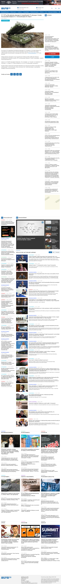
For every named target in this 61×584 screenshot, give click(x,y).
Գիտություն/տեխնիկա (47, 476)
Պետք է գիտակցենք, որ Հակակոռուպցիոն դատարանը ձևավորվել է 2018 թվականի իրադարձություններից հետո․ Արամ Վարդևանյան (43, 386)
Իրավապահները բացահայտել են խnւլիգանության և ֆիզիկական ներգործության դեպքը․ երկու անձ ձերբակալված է (51, 191)
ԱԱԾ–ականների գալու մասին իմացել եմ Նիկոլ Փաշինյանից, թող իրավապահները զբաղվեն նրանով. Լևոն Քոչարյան (41, 412)
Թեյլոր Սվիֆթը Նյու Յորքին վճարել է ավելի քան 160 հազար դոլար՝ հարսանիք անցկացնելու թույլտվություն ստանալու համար (50, 559)
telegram (17, 74)
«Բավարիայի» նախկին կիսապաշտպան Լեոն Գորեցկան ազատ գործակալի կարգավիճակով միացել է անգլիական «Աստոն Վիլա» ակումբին (52, 48)
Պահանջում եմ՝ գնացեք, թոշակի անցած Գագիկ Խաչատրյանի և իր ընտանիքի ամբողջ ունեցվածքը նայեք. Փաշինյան (44, 335)
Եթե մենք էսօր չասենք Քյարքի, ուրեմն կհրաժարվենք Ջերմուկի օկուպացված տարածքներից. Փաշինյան (44, 283)
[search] (51, 8)
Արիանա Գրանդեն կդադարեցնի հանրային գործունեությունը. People (49, 548)
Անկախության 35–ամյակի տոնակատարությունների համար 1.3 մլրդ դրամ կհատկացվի (7, 363)
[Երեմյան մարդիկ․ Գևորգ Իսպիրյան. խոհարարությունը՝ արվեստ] (30, 228)
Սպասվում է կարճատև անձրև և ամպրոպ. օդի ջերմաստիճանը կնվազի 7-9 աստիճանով (7, 265)
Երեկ (53, 252)
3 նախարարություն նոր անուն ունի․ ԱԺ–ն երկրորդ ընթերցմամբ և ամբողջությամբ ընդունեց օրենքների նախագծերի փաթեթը (52, 79)
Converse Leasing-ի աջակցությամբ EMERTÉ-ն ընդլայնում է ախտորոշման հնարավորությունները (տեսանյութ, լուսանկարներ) (30, 463)
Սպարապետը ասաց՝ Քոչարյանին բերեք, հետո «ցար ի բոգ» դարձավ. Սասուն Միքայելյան (44, 274)
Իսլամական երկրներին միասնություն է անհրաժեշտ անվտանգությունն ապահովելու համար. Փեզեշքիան (7, 289)
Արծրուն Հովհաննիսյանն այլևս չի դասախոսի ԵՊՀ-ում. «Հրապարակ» (30, 506)
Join (53, 56)
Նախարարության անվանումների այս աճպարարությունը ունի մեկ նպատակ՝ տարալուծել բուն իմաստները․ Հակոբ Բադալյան (51, 115)
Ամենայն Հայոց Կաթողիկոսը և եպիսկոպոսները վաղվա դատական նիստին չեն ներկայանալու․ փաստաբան (7, 384)
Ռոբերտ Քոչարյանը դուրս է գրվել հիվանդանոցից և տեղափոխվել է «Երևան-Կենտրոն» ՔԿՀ (8, 295)
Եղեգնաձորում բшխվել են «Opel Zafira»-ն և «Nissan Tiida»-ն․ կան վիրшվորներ (51, 71)
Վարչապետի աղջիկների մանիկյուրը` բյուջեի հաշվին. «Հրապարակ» (42, 403)
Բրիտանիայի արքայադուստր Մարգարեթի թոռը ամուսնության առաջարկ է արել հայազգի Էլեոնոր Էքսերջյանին (50, 553)
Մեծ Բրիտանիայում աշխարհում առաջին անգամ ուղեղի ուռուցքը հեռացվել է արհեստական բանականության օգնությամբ (50, 495)
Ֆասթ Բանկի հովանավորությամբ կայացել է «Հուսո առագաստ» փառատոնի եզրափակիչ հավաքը (30, 562)
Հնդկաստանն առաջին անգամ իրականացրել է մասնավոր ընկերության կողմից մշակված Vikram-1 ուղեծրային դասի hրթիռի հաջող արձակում (50, 510)
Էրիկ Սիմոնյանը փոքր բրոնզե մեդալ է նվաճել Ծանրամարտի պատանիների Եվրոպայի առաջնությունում (52, 144)
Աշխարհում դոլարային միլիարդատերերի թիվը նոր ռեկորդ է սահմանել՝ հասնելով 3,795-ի (52, 99)
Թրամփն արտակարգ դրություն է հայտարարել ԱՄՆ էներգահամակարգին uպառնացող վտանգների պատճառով (8, 370)
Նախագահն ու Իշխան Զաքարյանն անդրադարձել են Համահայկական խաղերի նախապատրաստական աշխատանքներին (51, 183)
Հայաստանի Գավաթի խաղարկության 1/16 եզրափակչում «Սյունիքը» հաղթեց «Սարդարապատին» (52, 93)
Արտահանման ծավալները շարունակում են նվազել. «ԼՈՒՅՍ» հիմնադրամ (8, 259)
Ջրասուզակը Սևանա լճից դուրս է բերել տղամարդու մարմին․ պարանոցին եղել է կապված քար (44, 309)
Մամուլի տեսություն (33, 401)
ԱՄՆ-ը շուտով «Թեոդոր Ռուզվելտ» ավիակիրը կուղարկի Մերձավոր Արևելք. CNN (7, 327)
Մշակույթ (24, 522)
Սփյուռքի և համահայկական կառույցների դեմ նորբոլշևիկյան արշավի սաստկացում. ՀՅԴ (7, 335)
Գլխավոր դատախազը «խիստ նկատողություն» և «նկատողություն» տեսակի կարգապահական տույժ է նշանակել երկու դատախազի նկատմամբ (43, 291)
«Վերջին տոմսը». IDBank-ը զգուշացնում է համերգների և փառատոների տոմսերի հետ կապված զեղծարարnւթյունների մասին (30, 541)
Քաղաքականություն (5, 238)
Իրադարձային (5, 20)
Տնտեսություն (4, 257)
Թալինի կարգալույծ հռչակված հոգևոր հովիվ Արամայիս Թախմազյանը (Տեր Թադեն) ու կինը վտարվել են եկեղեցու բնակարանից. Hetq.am (44, 378)
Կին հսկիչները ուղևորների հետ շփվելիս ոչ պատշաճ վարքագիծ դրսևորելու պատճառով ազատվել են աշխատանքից (7, 313)
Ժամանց (43, 522)
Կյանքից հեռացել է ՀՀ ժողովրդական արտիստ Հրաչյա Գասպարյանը (42, 265)
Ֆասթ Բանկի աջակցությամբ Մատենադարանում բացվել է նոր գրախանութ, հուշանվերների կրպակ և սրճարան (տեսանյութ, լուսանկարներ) (30, 549)
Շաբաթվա (57, 252)
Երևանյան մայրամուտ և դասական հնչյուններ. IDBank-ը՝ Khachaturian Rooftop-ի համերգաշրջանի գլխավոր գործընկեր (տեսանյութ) (30, 556)
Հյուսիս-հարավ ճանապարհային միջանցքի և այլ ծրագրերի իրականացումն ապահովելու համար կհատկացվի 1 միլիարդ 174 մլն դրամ (30, 470)
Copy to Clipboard (20, 74)
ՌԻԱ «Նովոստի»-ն (32, 53)
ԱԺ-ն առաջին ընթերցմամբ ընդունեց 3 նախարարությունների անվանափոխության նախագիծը (52, 159)
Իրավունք (3, 293)
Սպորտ (3, 522)
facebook (11, 74)
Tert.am (5, 8)
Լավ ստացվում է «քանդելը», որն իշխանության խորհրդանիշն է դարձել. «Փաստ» (30, 500)
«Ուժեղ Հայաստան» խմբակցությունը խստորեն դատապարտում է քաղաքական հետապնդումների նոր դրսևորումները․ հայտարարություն (52, 137)
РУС (56, 8)
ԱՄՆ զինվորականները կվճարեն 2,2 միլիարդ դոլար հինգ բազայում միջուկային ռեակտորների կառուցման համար (8, 377)
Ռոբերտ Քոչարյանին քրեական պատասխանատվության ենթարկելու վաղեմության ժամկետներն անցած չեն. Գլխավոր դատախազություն (7, 320)
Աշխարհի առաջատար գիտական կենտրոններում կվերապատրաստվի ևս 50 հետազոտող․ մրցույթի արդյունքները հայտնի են (50, 502)
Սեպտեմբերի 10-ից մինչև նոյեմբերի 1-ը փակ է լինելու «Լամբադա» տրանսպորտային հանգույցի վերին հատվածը (7, 273)
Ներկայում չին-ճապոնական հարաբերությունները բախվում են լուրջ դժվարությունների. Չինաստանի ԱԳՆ (7, 356)
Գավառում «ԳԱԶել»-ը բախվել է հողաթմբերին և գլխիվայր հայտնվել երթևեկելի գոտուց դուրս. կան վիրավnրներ (52, 166)
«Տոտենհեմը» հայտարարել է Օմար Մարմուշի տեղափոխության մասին (52, 122)
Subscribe (53, 53)
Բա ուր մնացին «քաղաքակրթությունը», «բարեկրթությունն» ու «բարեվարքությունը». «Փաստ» (30, 494)
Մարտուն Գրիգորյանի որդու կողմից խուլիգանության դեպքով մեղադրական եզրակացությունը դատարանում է (7, 223)
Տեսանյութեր (23, 217)
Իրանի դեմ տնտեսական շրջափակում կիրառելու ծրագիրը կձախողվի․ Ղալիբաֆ (51, 85)
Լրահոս (49, 15)
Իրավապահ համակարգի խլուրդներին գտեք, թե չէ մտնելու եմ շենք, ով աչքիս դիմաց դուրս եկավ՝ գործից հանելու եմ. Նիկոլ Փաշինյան (44, 317)
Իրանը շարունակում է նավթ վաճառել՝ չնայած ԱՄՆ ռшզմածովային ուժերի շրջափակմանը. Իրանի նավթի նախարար (51, 128)
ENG (59, 8)
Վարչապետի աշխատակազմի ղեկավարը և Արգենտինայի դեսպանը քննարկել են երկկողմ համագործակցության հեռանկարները (52, 107)
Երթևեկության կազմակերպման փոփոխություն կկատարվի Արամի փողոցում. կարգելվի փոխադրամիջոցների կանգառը (8, 253)
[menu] (59, 12)
